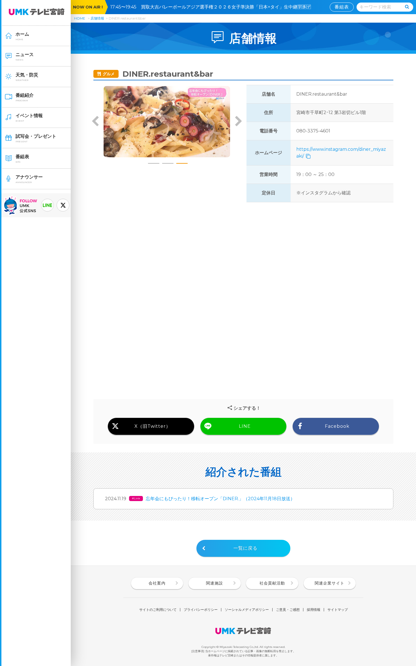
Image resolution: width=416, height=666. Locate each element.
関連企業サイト (329, 583)
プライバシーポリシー (201, 609)
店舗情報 (97, 18)
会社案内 (157, 583)
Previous (95, 121)
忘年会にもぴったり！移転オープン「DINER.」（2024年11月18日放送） (220, 498)
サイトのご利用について (158, 609)
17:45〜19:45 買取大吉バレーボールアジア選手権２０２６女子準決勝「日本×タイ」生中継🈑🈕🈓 (213, 7)
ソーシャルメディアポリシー (247, 609)
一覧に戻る (245, 548)
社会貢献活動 (272, 583)
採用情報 (313, 609)
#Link (136, 498)
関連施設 (214, 583)
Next (238, 121)
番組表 (341, 7)
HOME (79, 18)
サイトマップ (337, 609)
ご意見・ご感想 (288, 609)
